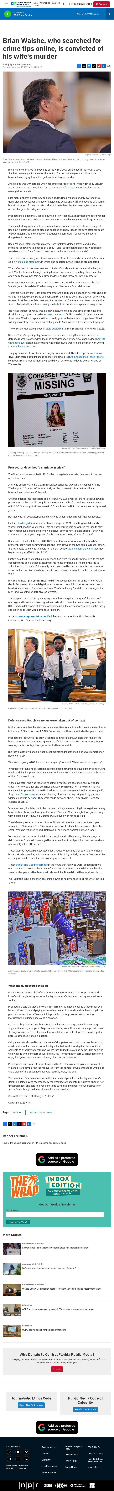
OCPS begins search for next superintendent (44, 1330)
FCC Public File (94, 1447)
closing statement (30, 261)
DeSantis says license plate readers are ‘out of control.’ (49, 1268)
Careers (45, 1454)
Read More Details (85, 1409)
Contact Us (47, 1460)
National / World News (41, 1112)
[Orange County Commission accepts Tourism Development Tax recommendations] (12, 1290)
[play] (7, 14)
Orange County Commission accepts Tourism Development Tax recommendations (61, 1288)
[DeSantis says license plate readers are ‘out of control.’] (12, 1269)
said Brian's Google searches (32, 864)
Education (27, 1305)
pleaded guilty (24, 523)
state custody (53, 328)
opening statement (54, 314)
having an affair (26, 346)
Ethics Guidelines (49, 1472)
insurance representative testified (33, 616)
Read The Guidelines (31, 1405)
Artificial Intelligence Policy (74, 1448)
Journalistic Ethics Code (31, 1398)
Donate (102, 4)
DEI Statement (71, 1455)
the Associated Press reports (87, 356)
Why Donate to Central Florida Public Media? (57, 1354)
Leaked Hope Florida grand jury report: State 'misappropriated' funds (55, 1247)
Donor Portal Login (96, 1454)
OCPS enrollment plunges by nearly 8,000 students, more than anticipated (58, 1309)
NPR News (18, 1112)
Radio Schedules (49, 1447)
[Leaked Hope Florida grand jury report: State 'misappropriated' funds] (12, 1249)
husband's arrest (65, 187)
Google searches (30, 794)
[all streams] (110, 14)
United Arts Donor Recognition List (96, 1460)
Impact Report (94, 1467)
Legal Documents (49, 1466)
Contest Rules (71, 1467)
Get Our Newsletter (80, 4)
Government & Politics (33, 1243)
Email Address (13, 1210)
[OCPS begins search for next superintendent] (12, 1331)
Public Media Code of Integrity (85, 1400)
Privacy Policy (71, 1461)
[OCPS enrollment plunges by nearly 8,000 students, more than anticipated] (12, 1310)
